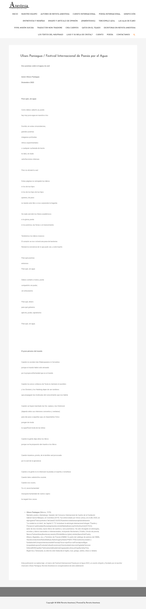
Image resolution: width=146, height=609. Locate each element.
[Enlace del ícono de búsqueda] (134, 35)
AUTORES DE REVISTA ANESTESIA (55, 14)
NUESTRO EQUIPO (29, 14)
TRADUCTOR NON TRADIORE (49, 28)
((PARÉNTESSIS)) (88, 21)
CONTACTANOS (123, 35)
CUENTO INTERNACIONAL (84, 14)
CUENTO (99, 35)
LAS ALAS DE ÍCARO (126, 21)
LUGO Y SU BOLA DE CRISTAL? (80, 35)
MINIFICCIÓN (129, 14)
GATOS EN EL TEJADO (91, 28)
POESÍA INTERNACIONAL (109, 14)
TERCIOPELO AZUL (107, 21)
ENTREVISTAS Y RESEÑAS (34, 21)
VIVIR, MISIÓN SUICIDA (24, 28)
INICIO (15, 14)
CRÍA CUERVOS (72, 28)
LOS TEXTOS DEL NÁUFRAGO (50, 35)
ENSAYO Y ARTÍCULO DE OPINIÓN (63, 21)
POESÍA (110, 35)
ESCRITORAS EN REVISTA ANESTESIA (119, 28)
